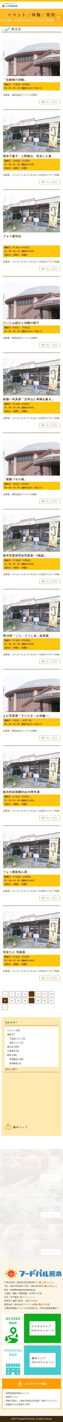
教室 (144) (12, 1055)
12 (11, 1001)
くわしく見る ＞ (50, 1177)
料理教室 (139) (16, 1059)
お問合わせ (52, 1286)
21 (51, 1001)
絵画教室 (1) (15, 1063)
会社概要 (45, 1304)
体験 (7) (10, 1034)
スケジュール (28, 1297)
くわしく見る (50, 102)
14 (25, 1001)
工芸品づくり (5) (17, 1038)
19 (38, 1001)
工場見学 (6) (13, 1051)
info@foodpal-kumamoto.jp (22, 1290)
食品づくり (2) (16, 1042)
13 (18, 1001)
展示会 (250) (13, 1047)
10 (51, 994)
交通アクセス (48, 1282)
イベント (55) (13, 1030)
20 (45, 1001)
